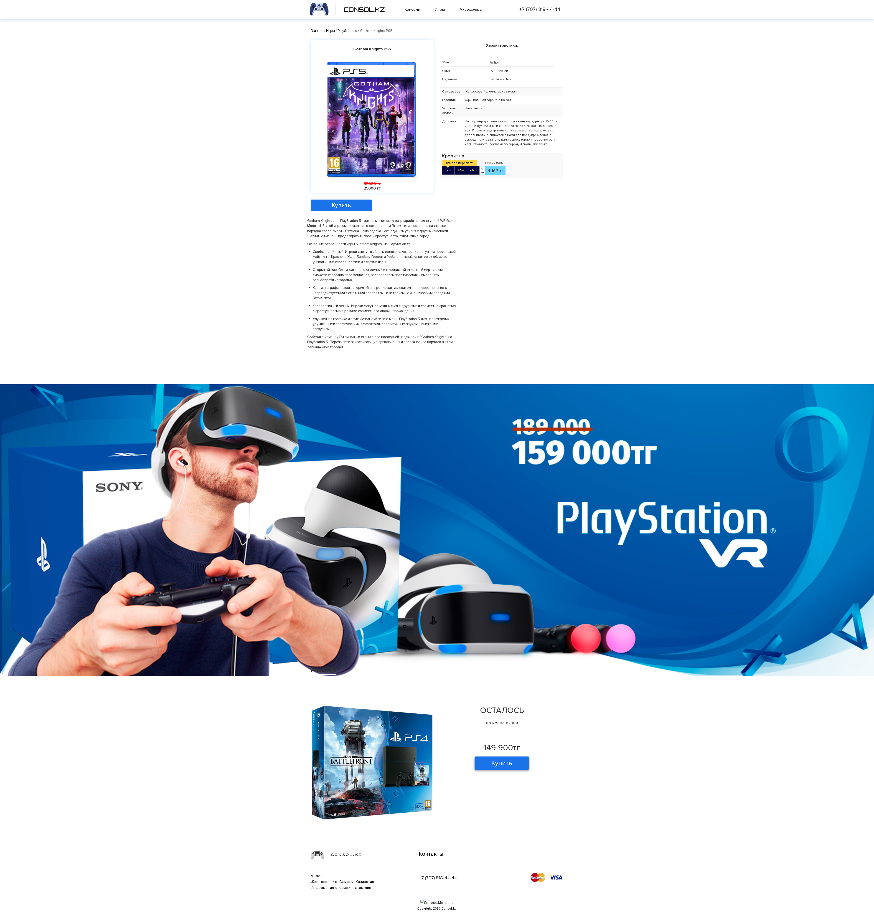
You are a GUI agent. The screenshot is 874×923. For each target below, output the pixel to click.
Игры (440, 9)
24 (473, 170)
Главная (317, 30)
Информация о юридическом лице (342, 887)
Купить (341, 205)
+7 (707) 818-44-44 (539, 9)
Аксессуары (471, 9)
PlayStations (348, 30)
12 (460, 170)
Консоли (412, 9)
